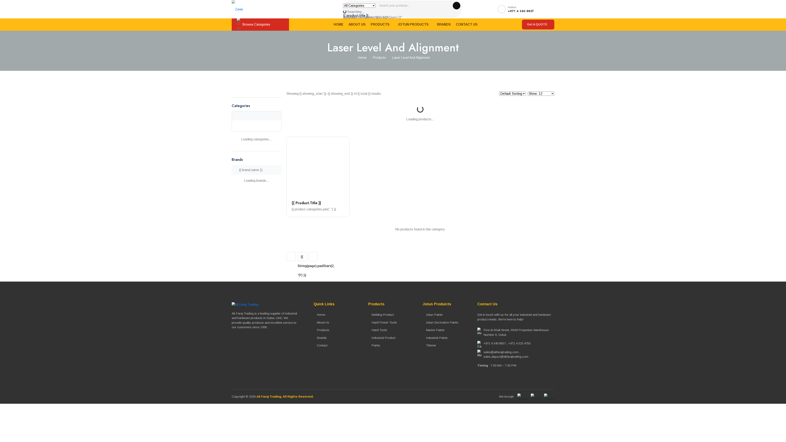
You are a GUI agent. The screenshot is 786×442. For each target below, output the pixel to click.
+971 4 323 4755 (519, 343)
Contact (322, 345)
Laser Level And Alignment (411, 57)
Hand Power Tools (384, 322)
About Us (357, 24)
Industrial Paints (436, 337)
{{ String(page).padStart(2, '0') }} (302, 258)
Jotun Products (413, 24)
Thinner (430, 345)
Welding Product (382, 314)
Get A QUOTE (537, 24)
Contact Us (467, 24)
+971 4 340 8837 (494, 343)
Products (380, 24)
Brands (444, 24)
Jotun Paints (434, 314)
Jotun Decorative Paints (441, 322)
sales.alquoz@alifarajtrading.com (505, 356)
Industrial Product (383, 337)
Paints (375, 345)
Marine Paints (435, 330)
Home (338, 24)
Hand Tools (379, 330)
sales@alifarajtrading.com (500, 352)
